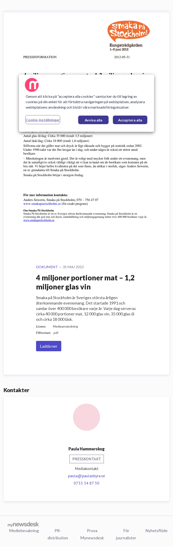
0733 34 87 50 (86, 483)
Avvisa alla (93, 120)
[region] (86, 103)
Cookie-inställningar (43, 120)
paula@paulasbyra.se (86, 475)
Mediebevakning (24, 530)
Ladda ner (48, 346)
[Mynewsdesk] (23, 524)
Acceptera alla (130, 120)
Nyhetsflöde (156, 530)
